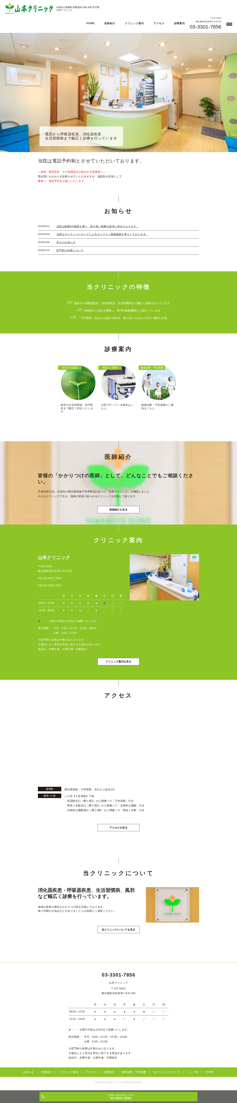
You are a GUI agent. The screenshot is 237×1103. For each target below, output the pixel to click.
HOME (90, 23)
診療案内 (179, 23)
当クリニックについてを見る (118, 929)
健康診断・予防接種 (134, 1072)
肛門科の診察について (70, 250)
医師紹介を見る (118, 509)
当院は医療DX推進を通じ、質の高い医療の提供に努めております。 (97, 226)
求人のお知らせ (65, 242)
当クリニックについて (166, 1072)
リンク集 (193, 1072)
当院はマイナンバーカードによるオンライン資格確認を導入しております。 (102, 234)
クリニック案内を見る (118, 661)
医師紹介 (109, 23)
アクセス (158, 23)
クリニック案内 (134, 23)
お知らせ (28, 1072)
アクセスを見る (118, 827)
